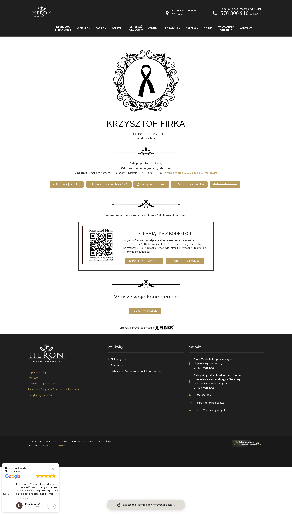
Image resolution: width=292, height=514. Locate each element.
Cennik (152, 28)
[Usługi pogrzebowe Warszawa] (248, 442)
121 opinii (26, 471)
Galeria (191, 28)
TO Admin (59, 445)
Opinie (208, 28)
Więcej (254, 14)
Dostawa (33, 377)
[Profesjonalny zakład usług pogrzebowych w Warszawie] (41, 11)
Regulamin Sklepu (38, 372)
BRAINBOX (46, 445)
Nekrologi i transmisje (63, 28)
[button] (53, 469)
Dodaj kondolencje (145, 310)
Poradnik (171, 28)
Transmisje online (121, 365)
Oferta (117, 28)
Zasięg (99, 28)
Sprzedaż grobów (135, 28)
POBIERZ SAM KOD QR (186, 261)
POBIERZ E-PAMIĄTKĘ (145, 261)
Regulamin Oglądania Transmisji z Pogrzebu (53, 389)
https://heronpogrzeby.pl (211, 410)
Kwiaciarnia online (226, 28)
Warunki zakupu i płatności (43, 383)
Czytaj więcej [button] (11, 498)
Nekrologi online (120, 359)
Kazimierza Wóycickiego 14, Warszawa (193, 173)
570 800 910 (235, 13)
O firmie (82, 28)
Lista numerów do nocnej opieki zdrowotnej (136, 371)
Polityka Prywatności (40, 395)
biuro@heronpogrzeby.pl (211, 402)
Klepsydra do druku (152, 184)
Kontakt (246, 28)
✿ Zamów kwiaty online (189, 184)
